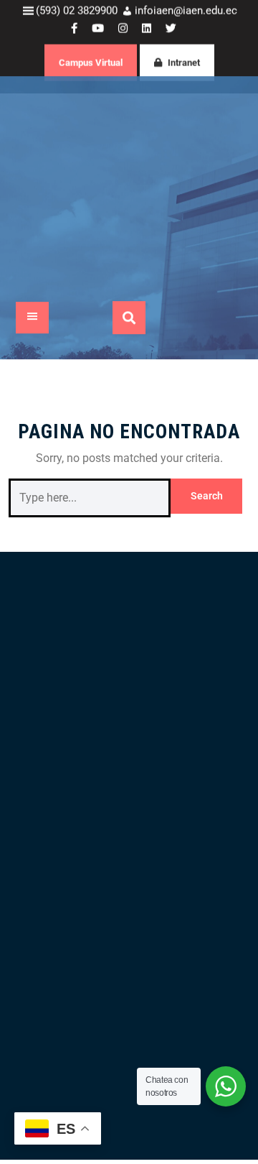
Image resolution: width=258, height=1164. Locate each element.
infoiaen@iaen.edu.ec (186, 20)
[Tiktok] (100, 809)
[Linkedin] (71, 809)
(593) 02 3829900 (77, 20)
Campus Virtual (91, 72)
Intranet (184, 72)
